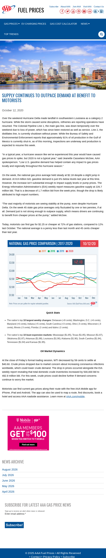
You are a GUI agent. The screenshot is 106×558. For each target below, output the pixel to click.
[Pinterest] (79, 11)
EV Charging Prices (34, 24)
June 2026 (8, 480)
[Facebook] (62, 11)
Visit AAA (87, 6)
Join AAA (77, 6)
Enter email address (15, 514)
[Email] (84, 11)
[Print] (90, 11)
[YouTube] (73, 11)
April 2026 (8, 491)
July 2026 (8, 475)
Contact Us (99, 6)
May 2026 (8, 486)
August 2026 (10, 469)
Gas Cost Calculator (63, 24)
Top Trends (11, 34)
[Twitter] (68, 11)
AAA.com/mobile (75, 396)
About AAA (65, 6)
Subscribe (53, 6)
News (84, 24)
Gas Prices (11, 24)
